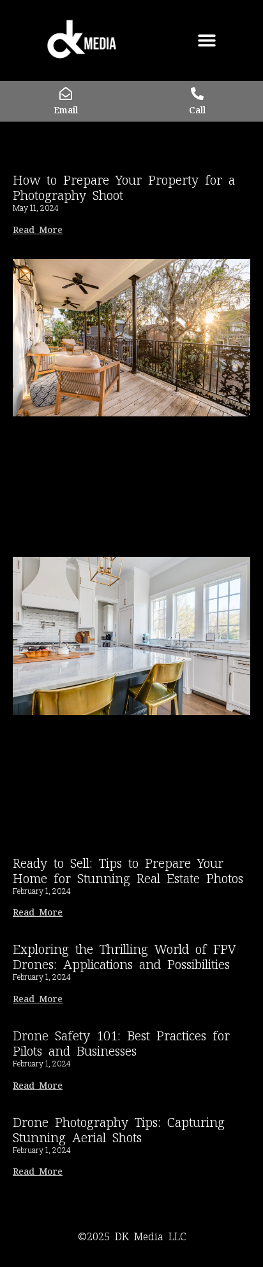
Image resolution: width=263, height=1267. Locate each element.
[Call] (197, 93)
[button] (206, 40)
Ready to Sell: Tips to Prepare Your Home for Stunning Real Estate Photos (128, 871)
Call (197, 110)
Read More (38, 230)
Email (66, 110)
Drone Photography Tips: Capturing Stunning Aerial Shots (119, 1130)
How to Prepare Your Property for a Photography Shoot (124, 188)
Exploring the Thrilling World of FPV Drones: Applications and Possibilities (124, 957)
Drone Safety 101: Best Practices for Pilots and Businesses (121, 1043)
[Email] (65, 93)
